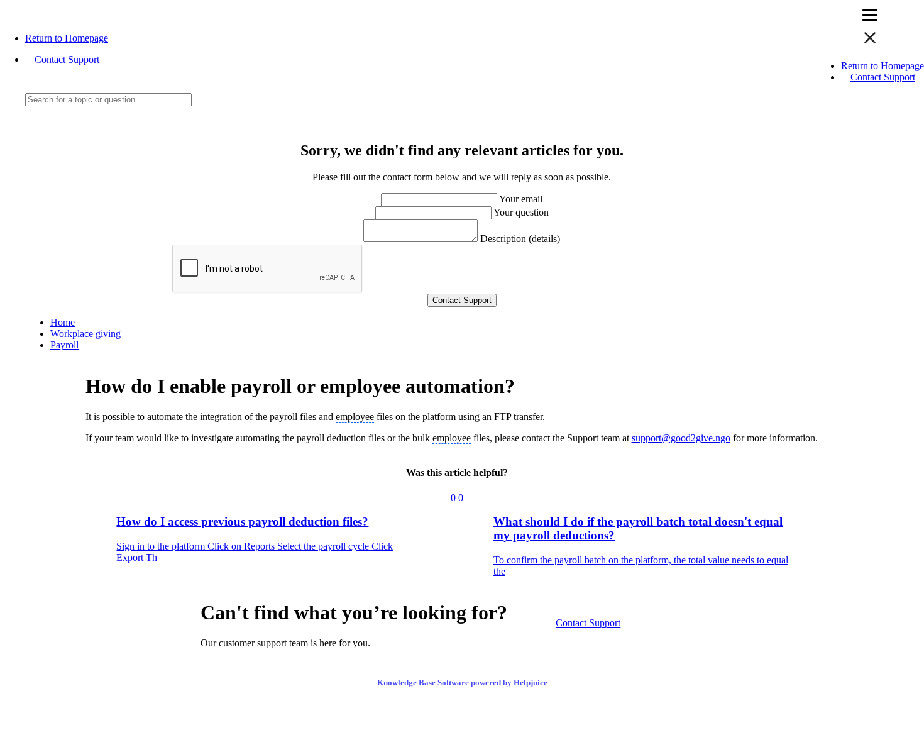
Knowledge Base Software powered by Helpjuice (462, 682)
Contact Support (67, 59)
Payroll (64, 345)
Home (62, 322)
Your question (521, 212)
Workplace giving (85, 333)
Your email (520, 199)
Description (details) (520, 238)
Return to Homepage (66, 38)
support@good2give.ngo (681, 438)
